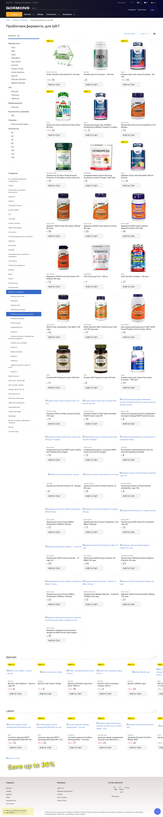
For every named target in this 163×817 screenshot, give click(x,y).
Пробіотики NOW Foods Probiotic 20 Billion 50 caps (99, 559)
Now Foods (16, 61)
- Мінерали (13, 301)
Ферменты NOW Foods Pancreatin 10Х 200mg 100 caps (62, 277)
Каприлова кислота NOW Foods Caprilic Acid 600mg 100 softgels (63, 451)
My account (121, 2)
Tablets (10, 185)
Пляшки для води (14, 411)
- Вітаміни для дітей (16, 318)
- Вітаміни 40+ (14, 305)
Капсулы (15, 91)
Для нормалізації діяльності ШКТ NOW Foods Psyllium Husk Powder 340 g (138, 328)
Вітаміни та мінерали (16, 292)
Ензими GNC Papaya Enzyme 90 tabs (99, 377)
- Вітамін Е (12, 356)
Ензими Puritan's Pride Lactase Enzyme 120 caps (63, 414)
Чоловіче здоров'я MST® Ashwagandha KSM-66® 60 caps (19, 738)
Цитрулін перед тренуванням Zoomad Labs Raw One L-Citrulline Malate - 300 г (110, 738)
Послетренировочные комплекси (20, 236)
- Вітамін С (12, 372)
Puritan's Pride (17, 69)
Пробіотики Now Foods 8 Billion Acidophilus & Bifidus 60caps (60, 523)
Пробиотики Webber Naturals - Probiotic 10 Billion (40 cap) (101, 595)
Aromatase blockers (15, 205)
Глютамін (11, 219)
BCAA (10, 274)
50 (12, 140)
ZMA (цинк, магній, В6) (16, 380)
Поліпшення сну (14, 394)
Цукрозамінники (14, 407)
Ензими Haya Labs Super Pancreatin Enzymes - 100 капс (136, 378)
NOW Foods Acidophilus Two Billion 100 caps (63, 328)
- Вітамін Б (12, 332)
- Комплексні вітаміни (16, 310)
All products (12, 261)
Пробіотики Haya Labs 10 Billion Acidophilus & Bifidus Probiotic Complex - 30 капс (101, 126)
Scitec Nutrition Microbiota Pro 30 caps (63, 74)
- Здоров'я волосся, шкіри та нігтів (19, 366)
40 (12, 136)
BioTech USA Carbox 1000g (49, 683)
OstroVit (14, 65)
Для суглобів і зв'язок (16, 385)
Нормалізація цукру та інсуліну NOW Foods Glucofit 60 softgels (100, 451)
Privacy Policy (61, 800)
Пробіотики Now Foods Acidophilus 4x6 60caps (138, 126)
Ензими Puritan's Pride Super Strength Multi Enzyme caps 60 (100, 414)
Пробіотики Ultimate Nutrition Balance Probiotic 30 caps (137, 559)
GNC (13, 51)
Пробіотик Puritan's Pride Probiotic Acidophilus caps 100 (136, 487)
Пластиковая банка (19, 124)
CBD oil (10, 278)
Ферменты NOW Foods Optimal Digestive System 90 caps (134, 227)
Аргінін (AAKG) (13, 210)
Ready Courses (13, 376)
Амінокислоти (13, 287)
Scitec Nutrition (17, 72)
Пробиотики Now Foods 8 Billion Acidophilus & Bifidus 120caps (60, 595)
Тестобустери (13, 431)
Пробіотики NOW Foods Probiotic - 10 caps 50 (62, 559)
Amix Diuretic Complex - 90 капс (135, 276)
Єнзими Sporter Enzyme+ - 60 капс (99, 74)
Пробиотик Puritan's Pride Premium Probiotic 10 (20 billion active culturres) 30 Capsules (63, 176)
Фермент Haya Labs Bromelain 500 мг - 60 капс (137, 176)
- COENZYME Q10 (15, 327)
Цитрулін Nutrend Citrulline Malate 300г (139, 738)
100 (12, 115)
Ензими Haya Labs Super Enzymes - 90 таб (137, 75)
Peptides (11, 250)
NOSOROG (15, 58)
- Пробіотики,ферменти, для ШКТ (21, 314)
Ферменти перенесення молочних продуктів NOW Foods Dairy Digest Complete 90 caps (61, 631)
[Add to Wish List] (79, 41)
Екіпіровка (67, 14)
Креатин (11, 270)
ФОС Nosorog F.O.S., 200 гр (96, 276)
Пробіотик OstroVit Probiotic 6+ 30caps (63, 486)
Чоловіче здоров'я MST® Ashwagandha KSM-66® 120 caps (50, 738)
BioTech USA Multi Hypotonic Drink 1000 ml (80, 684)
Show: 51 (144, 34)
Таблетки (15, 98)
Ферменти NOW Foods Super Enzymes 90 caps (100, 227)
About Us (9, 2)
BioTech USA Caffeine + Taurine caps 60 (21, 684)
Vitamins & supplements (16, 265)
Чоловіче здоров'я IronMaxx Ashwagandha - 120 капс (80, 738)
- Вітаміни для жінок (16, 296)
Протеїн (27, 14)
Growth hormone (14, 223)
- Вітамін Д (13, 360)
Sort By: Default (129, 34)
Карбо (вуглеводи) (15, 228)
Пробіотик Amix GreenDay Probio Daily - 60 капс (63, 126)
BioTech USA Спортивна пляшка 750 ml (108, 684)
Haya (13, 54)
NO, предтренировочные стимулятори (17, 180)
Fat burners (51, 14)
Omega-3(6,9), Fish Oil (16, 389)
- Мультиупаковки (15, 352)
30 (12, 132)
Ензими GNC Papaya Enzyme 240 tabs (62, 377)
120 (12, 154)
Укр (154, 2)
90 (12, 147)
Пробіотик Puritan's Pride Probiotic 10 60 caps (100, 487)
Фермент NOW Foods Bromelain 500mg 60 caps (63, 227)
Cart (152, 10)
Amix (13, 47)
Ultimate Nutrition (18, 79)
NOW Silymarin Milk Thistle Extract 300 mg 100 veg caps (100, 328)
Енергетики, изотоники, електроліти (17, 191)
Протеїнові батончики (16, 398)
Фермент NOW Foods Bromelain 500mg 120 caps (138, 595)
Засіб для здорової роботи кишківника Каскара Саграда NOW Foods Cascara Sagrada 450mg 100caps (138, 414)
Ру (147, 2)
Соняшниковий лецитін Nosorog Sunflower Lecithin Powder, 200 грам (99, 176)
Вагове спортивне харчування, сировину (19, 422)
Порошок (15, 95)
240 (13, 157)
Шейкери (11, 241)
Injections (11, 197)
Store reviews (62, 797)
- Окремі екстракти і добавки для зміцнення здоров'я (21, 337)
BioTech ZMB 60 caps (137, 683)
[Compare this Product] (75, 41)
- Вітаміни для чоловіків (17, 343)
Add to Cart (54, 84)
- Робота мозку (14, 323)
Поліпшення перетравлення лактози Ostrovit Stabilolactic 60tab (137, 451)
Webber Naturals (18, 83)
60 (12, 143)
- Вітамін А (12, 347)
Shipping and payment (22, 2)
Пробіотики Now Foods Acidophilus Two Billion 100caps (101, 523)
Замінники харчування (16, 403)
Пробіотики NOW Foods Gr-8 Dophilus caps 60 (137, 523)
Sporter (14, 76)
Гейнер (40, 14)
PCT (9, 214)
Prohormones (13, 283)
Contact (35, 2)
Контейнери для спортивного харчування (18, 255)
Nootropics (12, 245)
